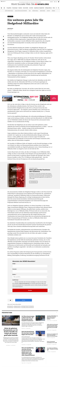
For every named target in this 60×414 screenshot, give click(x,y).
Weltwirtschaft (17, 306)
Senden (30, 290)
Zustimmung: (15, 279)
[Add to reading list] (3, 52)
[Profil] (58, 1)
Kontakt (51, 1)
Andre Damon (10, 28)
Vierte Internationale (9, 10)
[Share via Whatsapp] (3, 42)
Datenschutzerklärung (24, 283)
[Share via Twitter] (3, 39)
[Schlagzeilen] (4, 8)
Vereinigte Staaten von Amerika (27, 306)
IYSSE (30, 10)
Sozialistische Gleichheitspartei (21, 10)
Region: (14, 274)
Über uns (55, 1)
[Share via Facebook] (3, 36)
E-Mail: (13, 263)
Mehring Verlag (35, 10)
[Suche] (58, 8)
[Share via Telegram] (3, 45)
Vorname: (14, 269)
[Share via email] (3, 48)
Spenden (53, 10)
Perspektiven (10, 306)
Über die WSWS (42, 10)
